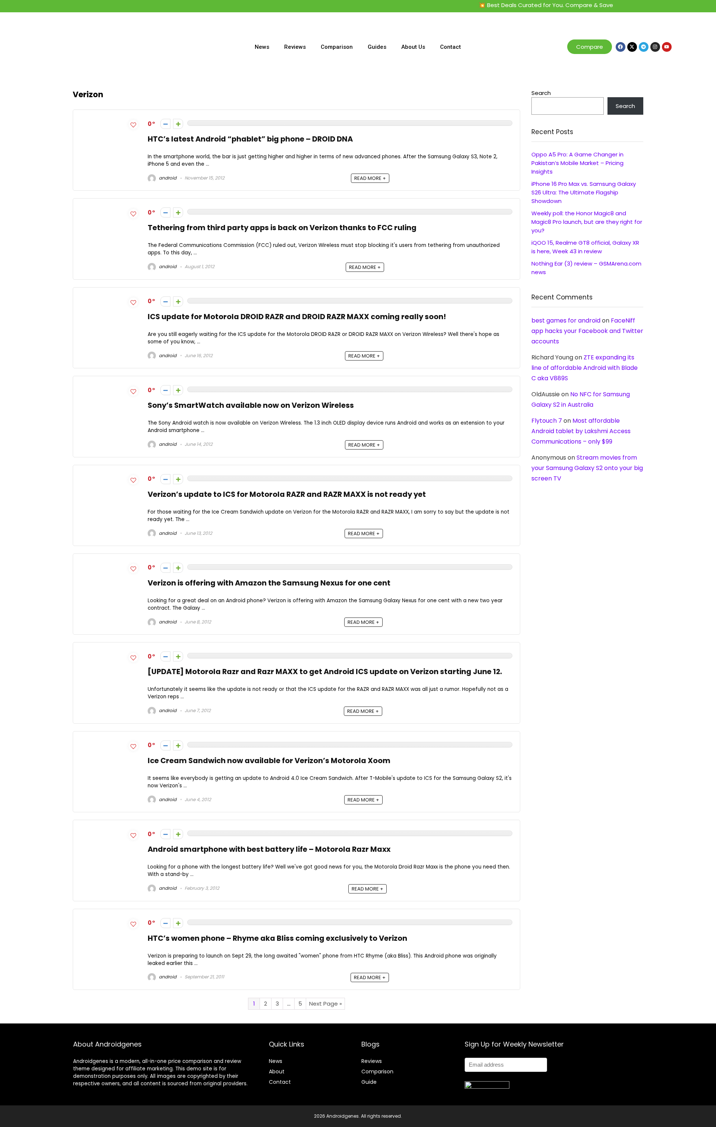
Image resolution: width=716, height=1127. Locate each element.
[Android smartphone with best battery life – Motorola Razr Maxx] (110, 844)
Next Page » (325, 1003)
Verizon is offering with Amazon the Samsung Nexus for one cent (269, 583)
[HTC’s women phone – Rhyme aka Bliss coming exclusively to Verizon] (110, 933)
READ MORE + (370, 178)
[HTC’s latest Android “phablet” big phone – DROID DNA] (110, 130)
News (262, 47)
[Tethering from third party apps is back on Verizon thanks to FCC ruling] (110, 223)
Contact (450, 47)
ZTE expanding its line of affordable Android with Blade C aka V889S (584, 367)
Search (541, 93)
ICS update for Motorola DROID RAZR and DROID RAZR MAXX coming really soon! (297, 317)
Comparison (337, 47)
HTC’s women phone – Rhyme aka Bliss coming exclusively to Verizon (277, 938)
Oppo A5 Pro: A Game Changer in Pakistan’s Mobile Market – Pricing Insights (577, 162)
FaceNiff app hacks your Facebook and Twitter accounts (587, 331)
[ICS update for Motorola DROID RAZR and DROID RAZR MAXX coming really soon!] (110, 316)
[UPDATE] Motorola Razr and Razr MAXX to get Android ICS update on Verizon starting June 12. (325, 672)
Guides (377, 47)
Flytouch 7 (546, 420)
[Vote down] (165, 124)
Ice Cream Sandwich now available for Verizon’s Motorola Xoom (269, 761)
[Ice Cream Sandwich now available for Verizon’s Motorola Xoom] (110, 759)
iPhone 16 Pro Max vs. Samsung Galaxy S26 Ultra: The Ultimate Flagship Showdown (583, 192)
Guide (369, 1082)
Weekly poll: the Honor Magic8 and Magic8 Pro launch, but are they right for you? (586, 221)
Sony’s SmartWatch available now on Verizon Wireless (251, 405)
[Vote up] (178, 124)
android (167, 178)
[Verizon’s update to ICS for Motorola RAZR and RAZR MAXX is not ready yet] (110, 489)
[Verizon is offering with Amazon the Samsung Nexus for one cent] (110, 578)
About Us (413, 47)
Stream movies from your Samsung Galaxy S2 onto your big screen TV (587, 468)
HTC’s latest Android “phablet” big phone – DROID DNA (250, 139)
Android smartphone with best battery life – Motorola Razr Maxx (269, 849)
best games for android (565, 320)
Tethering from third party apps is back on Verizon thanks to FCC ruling (282, 228)
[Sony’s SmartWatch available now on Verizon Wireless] (110, 400)
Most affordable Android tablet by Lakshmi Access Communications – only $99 (581, 431)
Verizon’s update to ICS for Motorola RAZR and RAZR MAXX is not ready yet (287, 494)
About (277, 1071)
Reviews (295, 47)
